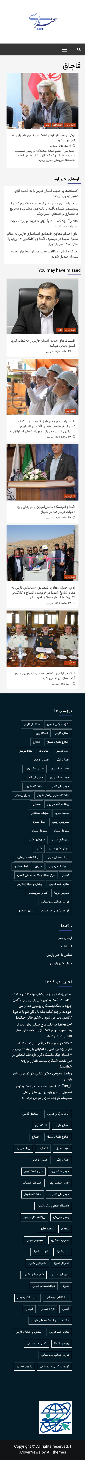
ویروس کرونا (61, 893)
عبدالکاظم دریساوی (28, 857)
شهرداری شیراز (36, 839)
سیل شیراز (39, 822)
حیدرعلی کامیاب (33, 777)
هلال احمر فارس (59, 884)
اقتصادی (57, 125)
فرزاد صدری (21, 866)
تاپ (47, 125)
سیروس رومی (60, 822)
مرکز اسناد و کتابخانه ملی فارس (36, 875)
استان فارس (61, 733)
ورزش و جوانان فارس (29, 884)
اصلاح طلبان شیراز (58, 742)
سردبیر (53, 146)
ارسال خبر (65, 938)
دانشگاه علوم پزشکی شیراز (53, 795)
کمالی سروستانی (38, 893)
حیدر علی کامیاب (59, 786)
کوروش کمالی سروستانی (54, 910)
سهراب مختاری (40, 813)
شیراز (39, 848)
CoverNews (30, 1453)
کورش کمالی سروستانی (55, 902)
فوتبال (65, 875)
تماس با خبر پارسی (59, 955)
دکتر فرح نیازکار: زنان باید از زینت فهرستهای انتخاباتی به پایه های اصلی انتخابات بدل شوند (43, 1030)
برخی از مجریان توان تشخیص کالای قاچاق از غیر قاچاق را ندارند (42, 138)
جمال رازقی (62, 759)
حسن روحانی (41, 759)
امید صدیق (62, 751)
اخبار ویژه (70, 125)
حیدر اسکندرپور (34, 768)
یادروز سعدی (25, 910)
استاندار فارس (32, 724)
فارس (38, 866)
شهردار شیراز (39, 831)
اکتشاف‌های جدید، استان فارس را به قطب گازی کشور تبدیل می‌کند (46, 194)
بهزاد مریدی (25, 751)
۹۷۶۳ (68, 1043)
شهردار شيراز (61, 831)
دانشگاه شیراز (33, 786)
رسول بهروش (23, 795)
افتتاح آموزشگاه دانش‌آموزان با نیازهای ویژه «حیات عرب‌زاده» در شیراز (44, 224)
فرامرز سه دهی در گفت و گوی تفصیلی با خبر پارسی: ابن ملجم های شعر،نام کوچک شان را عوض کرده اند (44, 1092)
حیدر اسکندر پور (59, 777)
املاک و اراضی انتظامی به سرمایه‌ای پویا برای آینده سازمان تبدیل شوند (44, 254)
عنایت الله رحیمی (58, 866)
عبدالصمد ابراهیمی (58, 857)
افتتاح (36, 742)
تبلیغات (66, 946)
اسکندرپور (42, 733)
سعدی (37, 804)
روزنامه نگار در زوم (58, 804)
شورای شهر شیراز (59, 848)
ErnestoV (65, 1024)
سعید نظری (62, 813)
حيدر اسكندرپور (60, 768)
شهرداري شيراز (60, 839)
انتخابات (44, 751)
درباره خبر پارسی (61, 963)
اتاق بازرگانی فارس (58, 724)
